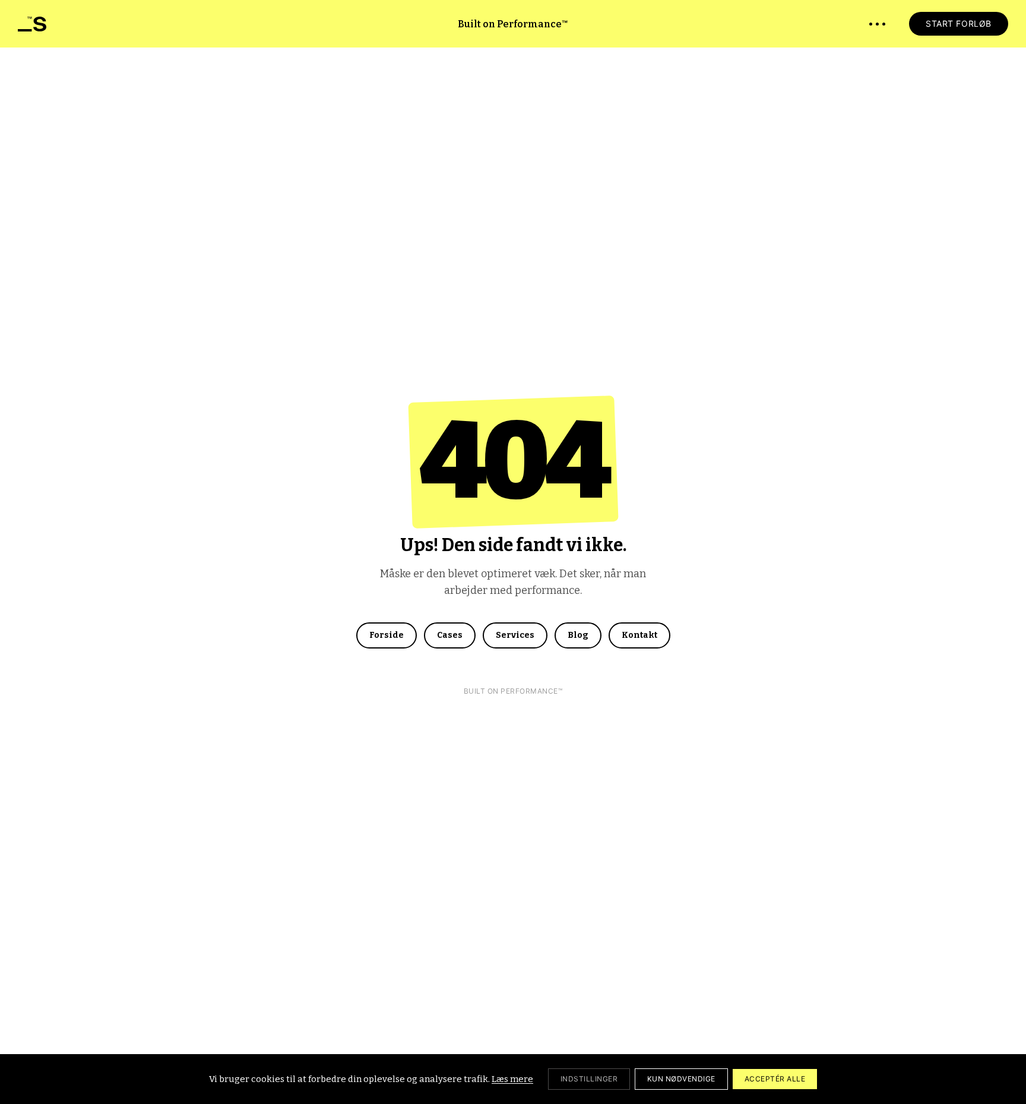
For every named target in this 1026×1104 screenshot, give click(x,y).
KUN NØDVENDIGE (681, 1078)
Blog (578, 635)
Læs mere (512, 1079)
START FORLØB (959, 23)
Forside (386, 635)
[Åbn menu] (877, 24)
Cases (450, 635)
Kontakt (639, 635)
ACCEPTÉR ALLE (775, 1078)
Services (515, 635)
